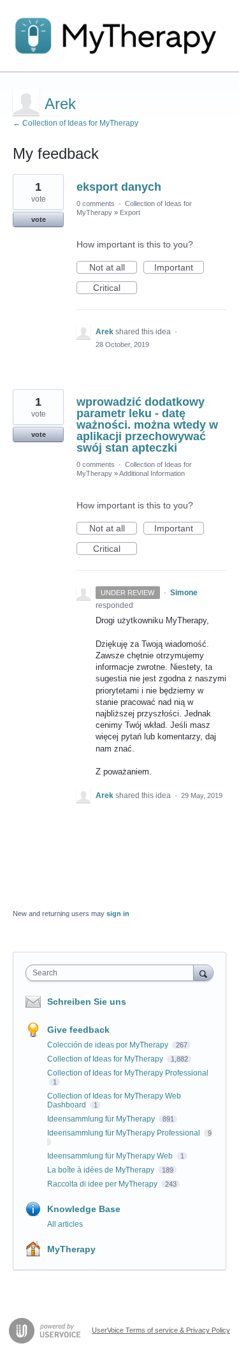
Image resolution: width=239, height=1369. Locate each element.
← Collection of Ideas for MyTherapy (75, 123)
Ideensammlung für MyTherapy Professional (124, 1132)
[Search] (203, 973)
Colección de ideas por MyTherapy (108, 1044)
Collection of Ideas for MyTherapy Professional (127, 1073)
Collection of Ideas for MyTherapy (106, 1058)
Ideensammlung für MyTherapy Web (111, 1155)
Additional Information (152, 473)
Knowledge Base (83, 1209)
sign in (117, 913)
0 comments (95, 203)
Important (179, 268)
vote (38, 219)
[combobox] (112, 972)
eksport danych (118, 187)
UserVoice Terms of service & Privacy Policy (161, 1330)
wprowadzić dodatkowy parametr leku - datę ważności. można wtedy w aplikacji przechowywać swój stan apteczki (147, 425)
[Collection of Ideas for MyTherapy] (119, 36)
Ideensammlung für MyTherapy (102, 1118)
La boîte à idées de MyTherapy (101, 1170)
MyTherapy (71, 1249)
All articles (65, 1224)
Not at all (113, 268)
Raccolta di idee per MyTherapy (103, 1184)
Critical (115, 288)
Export (130, 212)
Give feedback (78, 1030)
